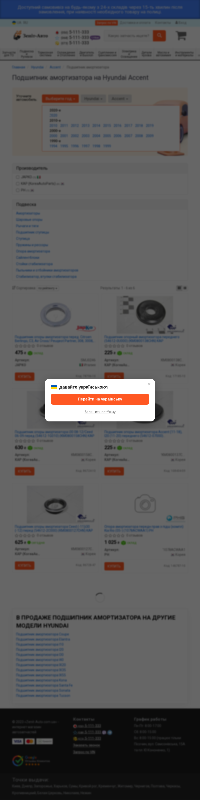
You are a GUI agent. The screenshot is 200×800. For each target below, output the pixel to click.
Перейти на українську (100, 399)
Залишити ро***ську (100, 412)
